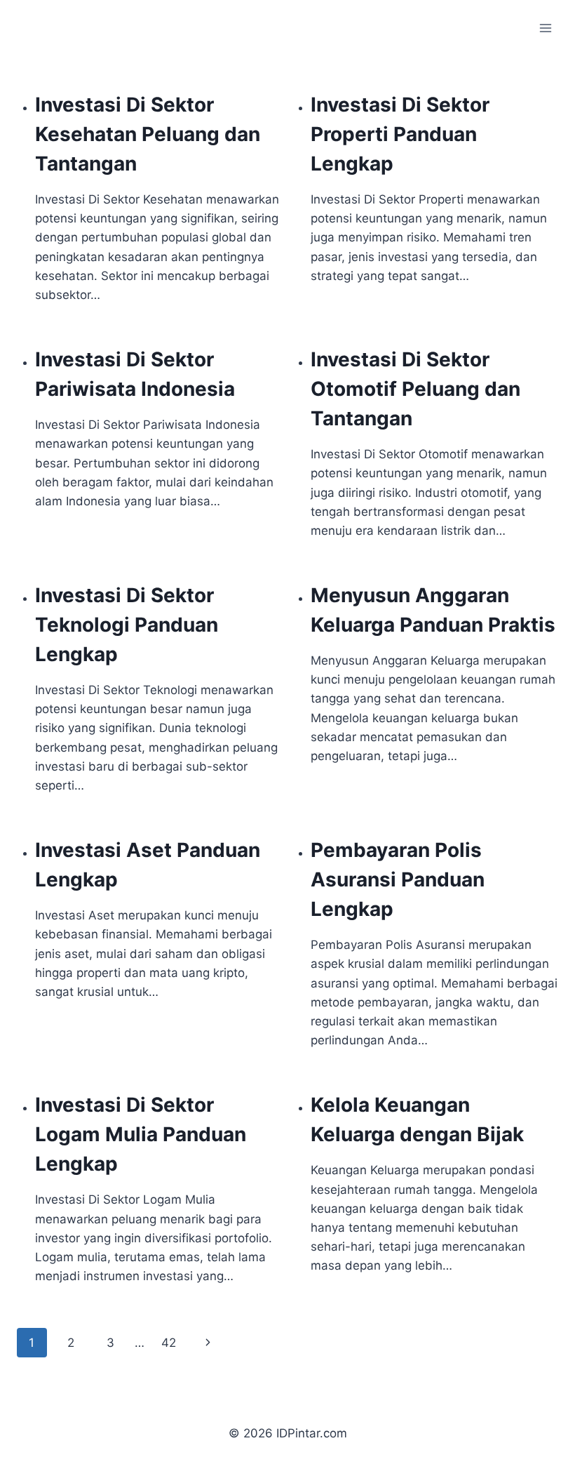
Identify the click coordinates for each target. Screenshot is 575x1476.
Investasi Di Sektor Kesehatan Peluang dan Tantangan (147, 134)
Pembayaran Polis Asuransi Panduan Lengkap (398, 879)
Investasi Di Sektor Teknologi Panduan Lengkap (126, 624)
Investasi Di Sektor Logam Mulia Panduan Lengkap (140, 1134)
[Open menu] (545, 28)
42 (168, 1343)
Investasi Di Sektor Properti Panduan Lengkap (400, 134)
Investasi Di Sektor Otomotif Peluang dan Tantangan (415, 388)
